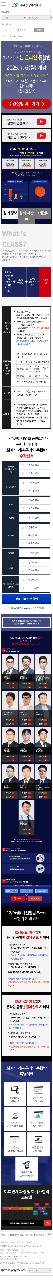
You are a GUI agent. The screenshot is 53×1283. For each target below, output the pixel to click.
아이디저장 (7, 24)
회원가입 (4, 36)
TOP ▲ (49, 1235)
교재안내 (42, 213)
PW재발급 (20, 36)
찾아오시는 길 (39, 1235)
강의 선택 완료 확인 (26, 599)
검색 (50, 11)
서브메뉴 (3, 4)
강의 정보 (10, 213)
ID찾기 (12, 36)
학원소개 (4, 1235)
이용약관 (28, 1235)
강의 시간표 (26, 216)
